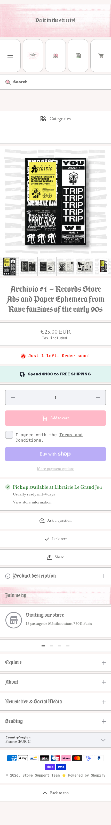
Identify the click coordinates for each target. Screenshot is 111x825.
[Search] (5, 82)
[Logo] (33, 55)
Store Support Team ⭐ (44, 775)
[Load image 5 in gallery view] (84, 266)
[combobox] (55, 82)
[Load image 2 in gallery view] (28, 266)
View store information (32, 502)
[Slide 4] (67, 645)
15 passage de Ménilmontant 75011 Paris (59, 623)
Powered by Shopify (86, 775)
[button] (101, 55)
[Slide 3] (59, 645)
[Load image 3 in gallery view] (47, 266)
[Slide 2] (51, 645)
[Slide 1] (43, 645)
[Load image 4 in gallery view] (66, 266)
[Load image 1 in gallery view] (9, 266)
